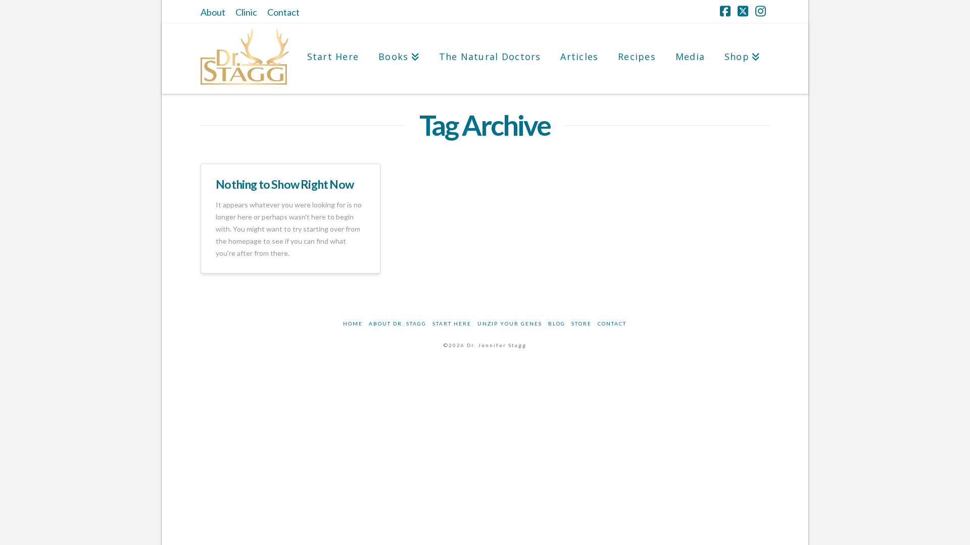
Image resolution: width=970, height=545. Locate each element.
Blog (556, 323)
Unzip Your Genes (509, 323)
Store (581, 323)
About (213, 12)
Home (353, 323)
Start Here (451, 323)
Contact (283, 12)
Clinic (246, 12)
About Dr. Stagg (397, 323)
